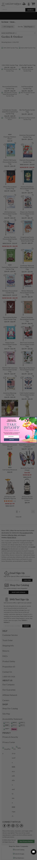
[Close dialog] (36, 418)
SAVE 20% (11, 439)
